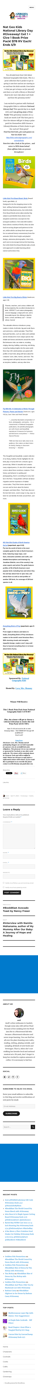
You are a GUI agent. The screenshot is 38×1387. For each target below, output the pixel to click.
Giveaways (24, 796)
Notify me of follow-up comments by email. (19, 883)
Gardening (7, 1372)
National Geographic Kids (20, 679)
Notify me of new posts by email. (16, 887)
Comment (7, 822)
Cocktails (6, 1357)
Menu (31, 7)
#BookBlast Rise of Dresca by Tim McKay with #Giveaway (18, 1276)
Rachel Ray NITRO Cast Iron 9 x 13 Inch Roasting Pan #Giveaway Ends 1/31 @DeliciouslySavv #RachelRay (19, 1225)
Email (6, 863)
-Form (21, 740)
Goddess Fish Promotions (15, 1256)
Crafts (5, 1367)
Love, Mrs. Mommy (24, 688)
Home (5, 1347)
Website (6, 872)
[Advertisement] (19, 974)
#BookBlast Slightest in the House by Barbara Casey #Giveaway (18, 1293)
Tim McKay (9, 1274)
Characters (7, 1352)
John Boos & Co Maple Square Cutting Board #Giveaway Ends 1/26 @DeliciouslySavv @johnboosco (20, 1217)
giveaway (6, 798)
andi (7, 796)
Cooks (5, 1362)
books (31, 796)
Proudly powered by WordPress (15, 1383)
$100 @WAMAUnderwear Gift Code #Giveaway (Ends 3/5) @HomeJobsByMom (19, 1203)
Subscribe (11, 1113)
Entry (17, 740)
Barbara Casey (10, 1291)
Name (6, 853)
